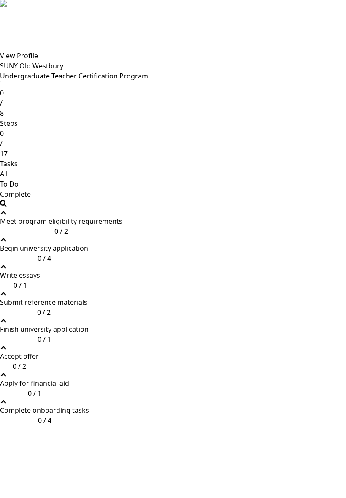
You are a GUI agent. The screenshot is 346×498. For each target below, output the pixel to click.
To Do (9, 184)
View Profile (19, 55)
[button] (61, 222)
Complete (15, 194)
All (4, 174)
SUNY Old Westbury (31, 65)
